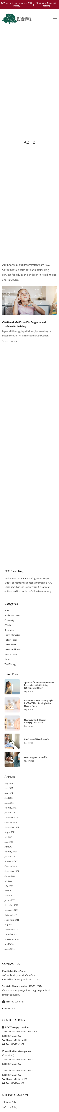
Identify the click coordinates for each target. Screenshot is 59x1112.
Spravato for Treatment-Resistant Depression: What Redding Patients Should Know (39, 685)
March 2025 (10, 802)
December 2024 (11, 817)
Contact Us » (8, 1008)
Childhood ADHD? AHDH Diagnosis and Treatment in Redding (24, 324)
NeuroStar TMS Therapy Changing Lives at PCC (35, 721)
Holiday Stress (11, 639)
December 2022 (11, 905)
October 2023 (11, 866)
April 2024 (9, 846)
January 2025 (10, 812)
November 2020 (11, 939)
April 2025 (9, 797)
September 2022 (12, 919)
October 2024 (11, 822)
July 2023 (8, 880)
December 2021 (11, 929)
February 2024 (11, 851)
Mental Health (10, 644)
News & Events (11, 654)
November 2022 (11, 910)
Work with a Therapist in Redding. (46, 4)
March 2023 (10, 895)
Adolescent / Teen (12, 615)
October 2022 (11, 915)
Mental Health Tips (13, 649)
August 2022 (10, 924)
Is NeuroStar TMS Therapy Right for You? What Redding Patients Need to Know (38, 703)
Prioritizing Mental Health (35, 757)
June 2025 (9, 788)
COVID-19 (9, 625)
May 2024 (9, 841)
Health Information (12, 634)
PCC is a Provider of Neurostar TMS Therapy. (16, 4)
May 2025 (9, 793)
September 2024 (12, 827)
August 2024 (10, 832)
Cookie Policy (11, 1107)
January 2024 (10, 856)
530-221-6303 (20, 1039)
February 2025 (11, 807)
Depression (9, 630)
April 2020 (9, 944)
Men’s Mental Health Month (36, 739)
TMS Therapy (10, 664)
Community (9, 620)
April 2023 (9, 890)
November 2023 (11, 861)
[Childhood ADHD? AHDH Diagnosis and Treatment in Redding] (29, 300)
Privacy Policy (10, 1101)
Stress (7, 659)
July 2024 (8, 836)
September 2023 (12, 871)
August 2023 (10, 875)
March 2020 (10, 949)
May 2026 (9, 783)
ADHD (7, 610)
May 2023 (9, 885)
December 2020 (11, 934)
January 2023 (10, 900)
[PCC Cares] (17, 19)
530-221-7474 (35, 986)
